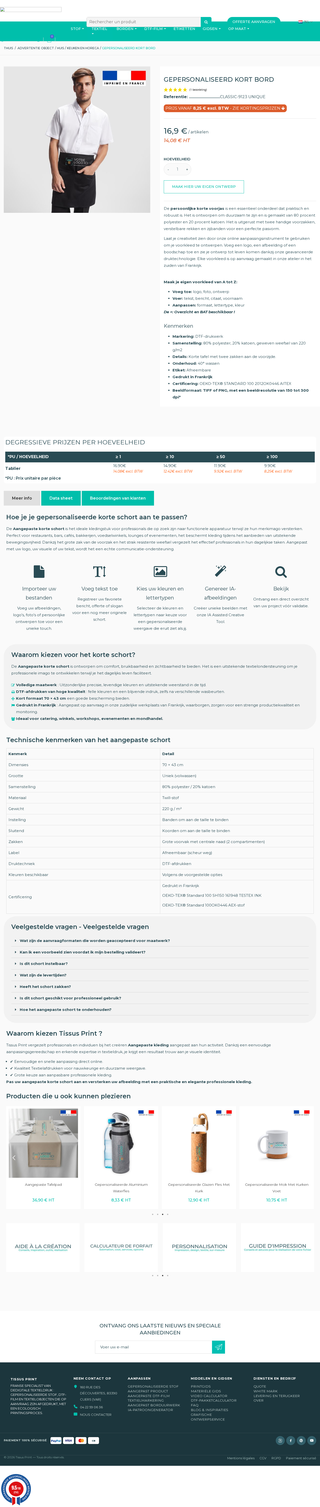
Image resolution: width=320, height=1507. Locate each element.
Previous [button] (13, 1157)
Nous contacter (96, 1415)
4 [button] (167, 1214)
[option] (43, 1157)
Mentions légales (240, 1458)
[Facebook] (290, 1440)
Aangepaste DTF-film (149, 1396)
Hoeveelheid (177, 159)
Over (259, 1400)
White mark (266, 1391)
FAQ (194, 1405)
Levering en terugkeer (277, 1396)
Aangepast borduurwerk (154, 1405)
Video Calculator (209, 1396)
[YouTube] (311, 1440)
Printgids (201, 1386)
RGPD (276, 1458)
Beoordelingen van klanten (118, 498)
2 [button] (157, 1214)
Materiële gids (206, 1391)
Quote (260, 1386)
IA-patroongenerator (150, 1410)
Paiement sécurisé (301, 1458)
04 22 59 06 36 (18, 40)
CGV (263, 1458)
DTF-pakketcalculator (213, 1400)
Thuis (8, 48)
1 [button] (152, 1214)
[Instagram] (280, 1440)
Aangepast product (148, 1391)
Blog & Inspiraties (209, 1410)
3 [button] (162, 1214)
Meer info (22, 498)
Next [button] (306, 1157)
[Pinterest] (301, 1440)
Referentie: (176, 96)
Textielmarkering (146, 1400)
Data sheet (61, 498)
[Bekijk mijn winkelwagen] (49, 39)
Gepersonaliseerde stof (153, 1386)
